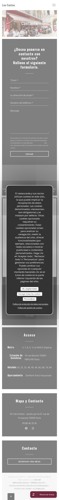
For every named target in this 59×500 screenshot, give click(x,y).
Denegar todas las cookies (29, 294)
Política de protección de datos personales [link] (30, 304)
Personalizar (29, 299)
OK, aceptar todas (29, 289)
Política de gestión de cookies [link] (30, 308)
